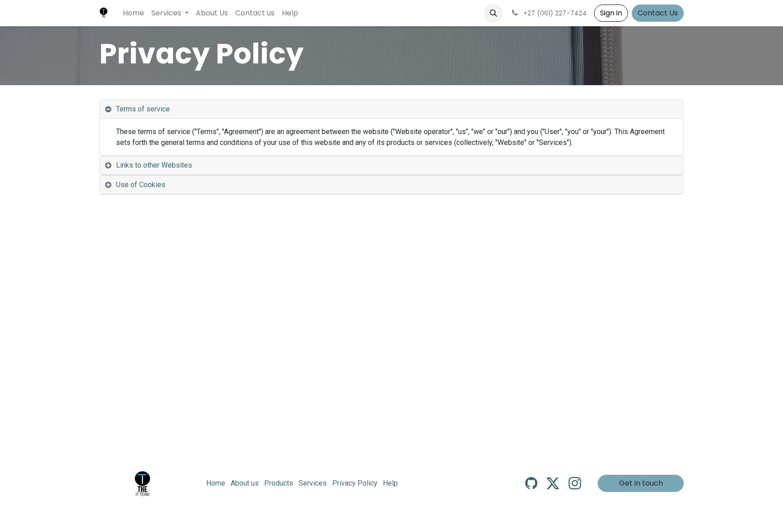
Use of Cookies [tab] (140, 184)
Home (215, 483)
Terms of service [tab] (143, 109)
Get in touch (641, 483)
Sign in (611, 13)
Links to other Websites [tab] (154, 165)
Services (313, 483)
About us (245, 483)
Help (390, 483)
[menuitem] (133, 13)
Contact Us (658, 13)
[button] (493, 13)
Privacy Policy (354, 483)
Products (278, 483)
